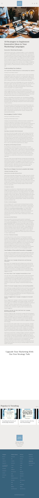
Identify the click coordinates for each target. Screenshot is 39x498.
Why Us (3, 477)
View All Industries (14, 488)
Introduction (4, 470)
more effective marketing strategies (16, 208)
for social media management (11, 221)
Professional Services (14, 478)
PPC (20, 478)
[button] (2, 3)
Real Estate (13, 480)
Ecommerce (13, 463)
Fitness (12, 467)
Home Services (13, 471)
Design (21, 465)
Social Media (22, 484)
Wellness (12, 486)
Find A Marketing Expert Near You (5, 466)
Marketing (21, 471)
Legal (12, 473)
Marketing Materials (32, 463)
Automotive (13, 456)
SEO (20, 482)
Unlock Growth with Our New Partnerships (27, 421)
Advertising (21, 456)
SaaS (12, 484)
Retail (12, 482)
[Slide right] (22, 426)
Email (21, 469)
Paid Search (22, 473)
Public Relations (22, 480)
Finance (12, 465)
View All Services (22, 488)
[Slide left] (17, 426)
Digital (21, 467)
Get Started (4, 468)
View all (37, 406)
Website (21, 486)
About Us (3, 456)
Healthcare (13, 469)
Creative (21, 463)
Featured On (4, 463)
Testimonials (31, 465)
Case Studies (31, 456)
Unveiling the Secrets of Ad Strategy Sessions (9, 421)
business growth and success (9, 111)
